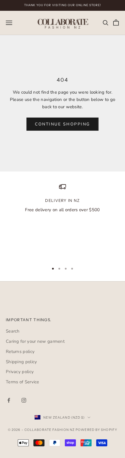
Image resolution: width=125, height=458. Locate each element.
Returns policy (20, 351)
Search (13, 331)
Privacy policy (20, 372)
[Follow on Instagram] (24, 400)
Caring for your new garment (35, 341)
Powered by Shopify (96, 430)
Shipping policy (21, 362)
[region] (62, 220)
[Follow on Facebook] (9, 400)
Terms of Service (22, 382)
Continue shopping (62, 124)
